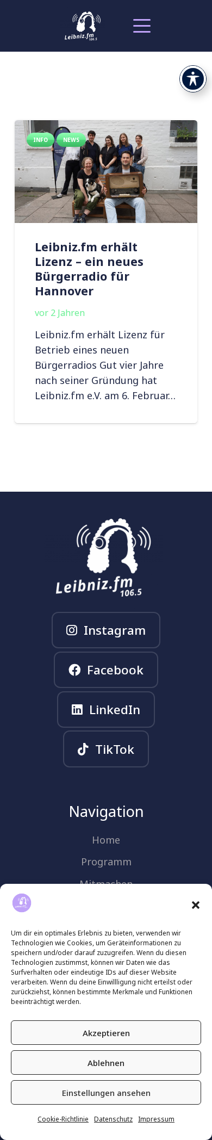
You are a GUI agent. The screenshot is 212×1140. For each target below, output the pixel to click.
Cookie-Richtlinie (63, 1119)
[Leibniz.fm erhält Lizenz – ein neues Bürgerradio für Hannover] (106, 171)
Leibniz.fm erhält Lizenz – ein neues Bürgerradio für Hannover (89, 269)
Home (106, 839)
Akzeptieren (106, 1032)
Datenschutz (113, 1119)
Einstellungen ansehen (106, 1092)
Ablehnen (106, 1062)
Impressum (156, 1119)
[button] (195, 905)
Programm (106, 861)
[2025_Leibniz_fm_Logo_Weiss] (82, 26)
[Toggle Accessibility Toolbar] (193, 79)
